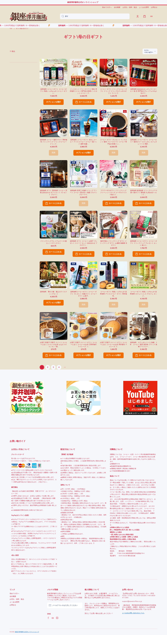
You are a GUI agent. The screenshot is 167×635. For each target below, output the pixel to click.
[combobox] (95, 16)
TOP (11, 28)
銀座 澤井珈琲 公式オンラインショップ (27, 632)
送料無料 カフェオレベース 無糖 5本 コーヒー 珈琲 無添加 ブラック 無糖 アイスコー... (143, 345)
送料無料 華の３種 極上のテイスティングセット (53, 293)
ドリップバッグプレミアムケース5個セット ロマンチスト (53, 242)
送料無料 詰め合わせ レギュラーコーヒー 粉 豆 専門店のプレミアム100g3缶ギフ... (143, 91)
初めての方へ (14, 593)
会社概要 (13, 596)
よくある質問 (14, 602)
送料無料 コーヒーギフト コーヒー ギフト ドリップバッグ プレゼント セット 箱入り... (143, 243)
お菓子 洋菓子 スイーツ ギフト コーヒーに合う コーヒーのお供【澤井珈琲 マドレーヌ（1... (83, 345)
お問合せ (13, 605)
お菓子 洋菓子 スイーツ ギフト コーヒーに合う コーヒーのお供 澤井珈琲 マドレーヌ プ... (113, 345)
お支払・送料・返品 (17, 599)
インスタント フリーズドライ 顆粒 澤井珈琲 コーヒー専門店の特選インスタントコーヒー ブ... (83, 91)
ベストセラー (148, 52)
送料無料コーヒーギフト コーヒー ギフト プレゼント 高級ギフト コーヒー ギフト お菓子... (83, 294)
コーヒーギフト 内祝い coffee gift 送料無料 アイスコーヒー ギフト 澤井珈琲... (113, 294)
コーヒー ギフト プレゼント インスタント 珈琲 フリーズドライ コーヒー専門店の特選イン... (113, 142)
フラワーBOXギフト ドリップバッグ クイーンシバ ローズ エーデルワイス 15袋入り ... (113, 193)
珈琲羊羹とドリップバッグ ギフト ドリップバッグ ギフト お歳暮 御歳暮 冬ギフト (113, 243)
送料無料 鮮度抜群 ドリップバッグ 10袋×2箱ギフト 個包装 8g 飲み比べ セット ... (143, 193)
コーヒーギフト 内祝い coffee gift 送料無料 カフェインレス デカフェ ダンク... (143, 294)
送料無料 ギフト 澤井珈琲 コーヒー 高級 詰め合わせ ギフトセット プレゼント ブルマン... (53, 193)
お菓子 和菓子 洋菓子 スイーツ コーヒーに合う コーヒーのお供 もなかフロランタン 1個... (53, 345)
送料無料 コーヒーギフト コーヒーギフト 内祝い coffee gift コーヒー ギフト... (53, 91)
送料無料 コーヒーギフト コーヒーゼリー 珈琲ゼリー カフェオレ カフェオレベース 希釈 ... (143, 142)
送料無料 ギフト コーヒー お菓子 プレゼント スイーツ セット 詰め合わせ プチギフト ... (83, 243)
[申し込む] (79, 605)
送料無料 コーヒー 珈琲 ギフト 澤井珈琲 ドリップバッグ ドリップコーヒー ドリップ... (53, 142)
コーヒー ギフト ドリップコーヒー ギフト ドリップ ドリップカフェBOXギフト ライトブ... (113, 91)
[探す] (62, 16)
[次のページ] (64, 367)
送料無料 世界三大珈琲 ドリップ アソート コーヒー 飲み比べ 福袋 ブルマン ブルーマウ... (83, 193)
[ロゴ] (28, 16)
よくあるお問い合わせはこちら (133, 613)
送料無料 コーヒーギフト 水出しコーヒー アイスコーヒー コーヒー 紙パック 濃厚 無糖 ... (83, 142)
